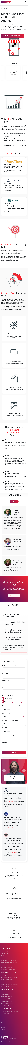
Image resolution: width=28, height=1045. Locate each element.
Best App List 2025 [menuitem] (6, 1013)
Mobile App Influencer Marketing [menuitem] (9, 962)
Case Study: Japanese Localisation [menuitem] (9, 984)
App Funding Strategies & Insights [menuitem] (9, 1011)
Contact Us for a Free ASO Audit (12, 35)
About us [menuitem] (3, 1018)
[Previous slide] (4, 770)
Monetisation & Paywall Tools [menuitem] (8, 1001)
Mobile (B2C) (14, 501)
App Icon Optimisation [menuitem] (6, 982)
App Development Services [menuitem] (8, 969)
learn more (14, 852)
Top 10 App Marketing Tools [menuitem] (8, 1003)
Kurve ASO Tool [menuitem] (5, 1005)
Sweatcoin (10, 801)
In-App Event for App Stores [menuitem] (8, 986)
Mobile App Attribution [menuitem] (6, 996)
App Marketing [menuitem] (4, 955)
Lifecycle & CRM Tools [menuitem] (6, 999)
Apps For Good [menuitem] (4, 951)
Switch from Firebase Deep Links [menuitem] (9, 992)
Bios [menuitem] (2, 1020)
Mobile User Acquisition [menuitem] (6, 958)
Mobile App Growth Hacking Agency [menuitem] (9, 965)
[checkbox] (14, 700)
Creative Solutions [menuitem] (5, 953)
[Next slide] (24, 770)
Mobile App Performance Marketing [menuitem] (9, 960)
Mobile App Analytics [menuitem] (6, 994)
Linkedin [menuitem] (3, 1029)
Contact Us (15, 595)
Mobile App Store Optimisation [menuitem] (8, 975)
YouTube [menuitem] (3, 1027)
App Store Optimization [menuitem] (6, 979)
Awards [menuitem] (3, 1022)
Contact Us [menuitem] (4, 1025)
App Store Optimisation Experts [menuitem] (9, 977)
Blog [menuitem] (2, 1015)
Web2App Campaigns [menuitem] (6, 967)
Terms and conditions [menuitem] (6, 1041)
